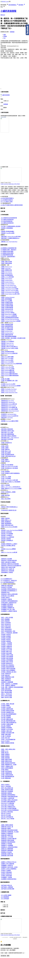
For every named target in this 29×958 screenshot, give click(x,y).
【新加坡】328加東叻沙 (6, 535)
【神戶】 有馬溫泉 (5, 485)
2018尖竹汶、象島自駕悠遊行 (8, 256)
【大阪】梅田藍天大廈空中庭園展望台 (10, 473)
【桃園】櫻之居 (4, 752)
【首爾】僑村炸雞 (5, 495)
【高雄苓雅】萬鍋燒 (6, 828)
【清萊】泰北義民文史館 (7, 327)
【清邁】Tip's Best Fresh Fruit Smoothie (10, 319)
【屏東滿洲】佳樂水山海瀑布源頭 (9, 594)
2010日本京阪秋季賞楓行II (7, 198)
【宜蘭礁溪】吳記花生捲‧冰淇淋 (9, 867)
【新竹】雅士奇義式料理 (7, 788)
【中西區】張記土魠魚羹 (7, 658)
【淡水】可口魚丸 (5, 741)
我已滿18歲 (3, 955)
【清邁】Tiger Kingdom (6, 271)
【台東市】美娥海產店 (6, 872)
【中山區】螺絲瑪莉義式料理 (8, 720)
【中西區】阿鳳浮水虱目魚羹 (8, 668)
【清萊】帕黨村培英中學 (7, 334)
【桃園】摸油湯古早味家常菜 (8, 762)
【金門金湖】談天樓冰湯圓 (7, 888)
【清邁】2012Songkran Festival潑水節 (10, 292)
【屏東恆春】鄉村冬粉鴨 (7, 855)
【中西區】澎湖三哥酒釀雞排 (8, 670)
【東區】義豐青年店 (6, 680)
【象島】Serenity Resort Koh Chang (9, 392)
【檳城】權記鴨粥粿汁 (6, 523)
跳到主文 (3, 15)
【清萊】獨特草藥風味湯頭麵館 (8, 336)
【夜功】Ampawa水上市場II (7, 368)
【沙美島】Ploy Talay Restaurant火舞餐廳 (10, 385)
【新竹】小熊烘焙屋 (6, 786)
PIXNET (6, 937)
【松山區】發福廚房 (6, 726)
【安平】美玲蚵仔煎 (6, 624)
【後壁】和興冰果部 (6, 688)
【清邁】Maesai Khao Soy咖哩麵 (8, 314)
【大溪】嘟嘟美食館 (6, 778)
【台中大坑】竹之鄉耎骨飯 (7, 803)
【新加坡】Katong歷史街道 (7, 537)
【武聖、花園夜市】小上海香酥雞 (9, 683)
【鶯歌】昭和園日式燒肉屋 (7, 743)
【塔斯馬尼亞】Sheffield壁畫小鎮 (9, 407)
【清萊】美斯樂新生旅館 (7, 324)
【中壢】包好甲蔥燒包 (6, 771)
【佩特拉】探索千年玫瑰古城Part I (9, 507)
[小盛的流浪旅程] (5, 132)
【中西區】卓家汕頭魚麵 (7, 656)
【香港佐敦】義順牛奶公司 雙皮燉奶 (10, 564)
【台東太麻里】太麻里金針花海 (8, 602)
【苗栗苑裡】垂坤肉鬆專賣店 (8, 794)
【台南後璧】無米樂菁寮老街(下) (9, 590)
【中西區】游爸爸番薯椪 (7, 660)
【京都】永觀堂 (4, 447)
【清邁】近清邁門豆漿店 (7, 302)
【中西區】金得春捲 (6, 636)
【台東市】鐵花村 (5, 597)
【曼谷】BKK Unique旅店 (7, 358)
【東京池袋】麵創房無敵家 (7, 434)
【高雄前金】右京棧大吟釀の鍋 (8, 838)
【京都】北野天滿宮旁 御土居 (8, 456)
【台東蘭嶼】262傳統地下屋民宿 (9, 611)
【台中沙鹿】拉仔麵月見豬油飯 (8, 808)
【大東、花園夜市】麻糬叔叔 (8, 685)
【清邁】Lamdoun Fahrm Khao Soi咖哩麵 (10, 321)
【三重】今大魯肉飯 (6, 736)
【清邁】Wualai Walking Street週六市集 (10, 294)
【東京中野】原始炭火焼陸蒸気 (8, 435)
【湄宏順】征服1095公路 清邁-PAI (9, 346)
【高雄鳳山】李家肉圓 (6, 843)
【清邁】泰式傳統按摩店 (7, 275)
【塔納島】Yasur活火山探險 (7, 233)
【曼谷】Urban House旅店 (7, 360)
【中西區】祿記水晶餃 (6, 653)
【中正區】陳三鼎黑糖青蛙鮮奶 (8, 714)
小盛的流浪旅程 (8, 11)
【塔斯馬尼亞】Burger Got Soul (8, 405)
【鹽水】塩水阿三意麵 (6, 697)
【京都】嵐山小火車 (6, 451)
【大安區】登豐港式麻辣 (7, 709)
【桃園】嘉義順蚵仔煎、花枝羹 (8, 764)
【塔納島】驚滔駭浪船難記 (7, 231)
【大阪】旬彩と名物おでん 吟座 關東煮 (10, 481)
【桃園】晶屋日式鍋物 (6, 759)
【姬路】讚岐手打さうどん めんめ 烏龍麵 (11, 488)
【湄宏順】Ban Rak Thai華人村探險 (9, 348)
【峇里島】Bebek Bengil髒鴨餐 (8, 549)
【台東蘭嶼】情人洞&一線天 (8, 609)
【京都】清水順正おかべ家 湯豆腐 (9, 468)
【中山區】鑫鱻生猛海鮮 (7, 719)
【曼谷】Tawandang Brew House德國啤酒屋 (11, 363)
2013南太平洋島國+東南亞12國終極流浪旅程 (12, 205)
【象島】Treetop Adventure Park (8, 390)
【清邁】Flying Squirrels (6, 273)
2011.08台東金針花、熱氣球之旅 (9, 580)
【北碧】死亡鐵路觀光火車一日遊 (9, 380)
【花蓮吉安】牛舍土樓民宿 (7, 595)
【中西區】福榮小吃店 (6, 651)
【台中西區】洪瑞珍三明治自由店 (9, 800)
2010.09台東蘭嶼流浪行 (6, 578)
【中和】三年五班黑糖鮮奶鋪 (8, 739)
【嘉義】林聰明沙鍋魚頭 (7, 825)
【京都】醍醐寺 (4, 459)
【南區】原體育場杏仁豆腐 (7, 677)
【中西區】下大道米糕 (6, 644)
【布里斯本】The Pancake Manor (8, 414)
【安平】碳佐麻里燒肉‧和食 (8, 631)
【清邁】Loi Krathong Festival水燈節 (9, 288)
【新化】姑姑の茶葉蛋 (6, 695)
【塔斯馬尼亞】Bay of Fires (7, 400)
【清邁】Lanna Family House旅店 (9, 287)
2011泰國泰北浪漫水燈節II (7, 253)
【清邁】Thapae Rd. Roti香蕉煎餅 (9, 316)
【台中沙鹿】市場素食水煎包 (8, 806)
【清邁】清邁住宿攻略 (6, 263)
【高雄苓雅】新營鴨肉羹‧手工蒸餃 (10, 831)
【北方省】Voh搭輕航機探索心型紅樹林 (10, 226)
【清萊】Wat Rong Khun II (7, 333)
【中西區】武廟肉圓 (6, 641)
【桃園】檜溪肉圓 (5, 757)
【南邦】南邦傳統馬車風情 (7, 351)
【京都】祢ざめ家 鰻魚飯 (7, 464)
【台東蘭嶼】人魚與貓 (6, 877)
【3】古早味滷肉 (5, 898)
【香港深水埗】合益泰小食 (7, 569)
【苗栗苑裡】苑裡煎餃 (6, 793)
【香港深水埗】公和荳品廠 (7, 570)
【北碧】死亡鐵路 (5, 378)
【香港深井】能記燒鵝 (6, 558)
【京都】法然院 (4, 446)
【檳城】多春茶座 (5, 518)
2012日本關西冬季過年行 (7, 200)
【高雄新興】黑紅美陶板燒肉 (8, 842)
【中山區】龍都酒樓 (6, 715)
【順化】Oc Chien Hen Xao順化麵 (9, 552)
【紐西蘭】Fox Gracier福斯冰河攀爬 (9, 421)
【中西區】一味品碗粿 (6, 643)
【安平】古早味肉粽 (6, 622)
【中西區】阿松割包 (6, 639)
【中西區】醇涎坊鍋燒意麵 (7, 666)
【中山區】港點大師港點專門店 (8, 722)
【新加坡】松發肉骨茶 (6, 532)
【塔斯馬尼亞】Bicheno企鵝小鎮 (9, 404)
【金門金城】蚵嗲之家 (6, 885)
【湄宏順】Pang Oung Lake (7, 344)
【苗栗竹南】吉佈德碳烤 (7, 791)
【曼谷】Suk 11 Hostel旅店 (7, 361)
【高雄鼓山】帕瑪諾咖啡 (7, 833)
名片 (4, 38)
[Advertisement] (14, 73)
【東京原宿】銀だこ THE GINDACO (10, 437)
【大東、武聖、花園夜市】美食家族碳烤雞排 (12, 687)
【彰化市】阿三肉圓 (6, 815)
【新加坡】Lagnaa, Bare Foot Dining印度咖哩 (11, 530)
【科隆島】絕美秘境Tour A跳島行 (9, 543)
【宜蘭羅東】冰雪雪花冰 (7, 865)
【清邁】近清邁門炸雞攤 (7, 305)
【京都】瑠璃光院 (5, 449)
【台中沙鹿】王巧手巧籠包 (7, 805)
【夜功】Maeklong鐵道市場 (7, 370)
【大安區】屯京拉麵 (6, 707)
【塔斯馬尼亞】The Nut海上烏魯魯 (9, 409)
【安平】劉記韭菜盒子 (6, 629)
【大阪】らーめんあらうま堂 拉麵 (9, 480)
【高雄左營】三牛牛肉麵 (7, 836)
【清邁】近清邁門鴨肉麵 (7, 307)
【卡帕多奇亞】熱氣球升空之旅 (8, 510)
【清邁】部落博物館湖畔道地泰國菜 (10, 317)
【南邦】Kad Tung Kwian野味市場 (9, 353)
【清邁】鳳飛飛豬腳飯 (6, 299)
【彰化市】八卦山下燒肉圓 (7, 818)
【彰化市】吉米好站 (6, 813)
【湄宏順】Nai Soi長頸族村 (7, 341)
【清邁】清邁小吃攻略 (6, 261)
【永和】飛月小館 (5, 737)
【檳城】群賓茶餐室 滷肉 (7, 525)
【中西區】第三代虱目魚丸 (7, 665)
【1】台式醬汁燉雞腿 (6, 895)
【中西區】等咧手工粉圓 (7, 654)
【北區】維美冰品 (5, 675)
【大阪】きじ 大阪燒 (6, 476)
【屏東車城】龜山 (5, 592)
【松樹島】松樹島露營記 (7, 228)
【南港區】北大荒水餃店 (7, 729)
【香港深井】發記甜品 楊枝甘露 (9, 560)
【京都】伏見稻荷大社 (6, 442)
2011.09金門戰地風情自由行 (7, 582)
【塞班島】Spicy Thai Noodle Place (9, 241)
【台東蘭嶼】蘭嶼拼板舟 (7, 606)
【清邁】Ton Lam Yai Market (7, 283)
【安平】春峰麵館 (5, 619)
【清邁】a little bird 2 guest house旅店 (9, 290)
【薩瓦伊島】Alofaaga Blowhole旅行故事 (11, 236)
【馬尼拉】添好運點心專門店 (8, 545)
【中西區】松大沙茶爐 (6, 649)
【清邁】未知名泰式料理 (7, 309)
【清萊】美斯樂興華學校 (7, 326)
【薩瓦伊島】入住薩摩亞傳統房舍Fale (10, 238)
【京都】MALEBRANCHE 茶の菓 (9, 466)
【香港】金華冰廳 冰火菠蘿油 (8, 562)
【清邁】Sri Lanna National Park (8, 285)
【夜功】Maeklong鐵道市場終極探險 (10, 375)
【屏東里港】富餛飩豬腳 (7, 850)
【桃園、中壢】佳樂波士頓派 (8, 749)
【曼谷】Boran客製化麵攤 (7, 356)
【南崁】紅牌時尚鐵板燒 (7, 768)
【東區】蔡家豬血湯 (6, 678)
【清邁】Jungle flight (6, 268)
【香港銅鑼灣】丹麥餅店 (7, 572)
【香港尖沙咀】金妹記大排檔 (8, 567)
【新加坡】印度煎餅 (6, 538)
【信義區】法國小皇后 (6, 731)
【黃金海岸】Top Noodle (7, 417)
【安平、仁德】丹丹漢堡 (7, 617)
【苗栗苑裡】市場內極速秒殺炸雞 (9, 796)
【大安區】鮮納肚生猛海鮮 (7, 710)
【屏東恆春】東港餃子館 (7, 853)
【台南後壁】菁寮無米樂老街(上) (9, 589)
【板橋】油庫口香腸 (6, 734)
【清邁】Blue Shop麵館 (6, 300)
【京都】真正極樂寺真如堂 (7, 454)
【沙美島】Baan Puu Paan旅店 (8, 384)
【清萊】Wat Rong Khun (6, 331)
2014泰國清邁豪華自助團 (7, 254)
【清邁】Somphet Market (6, 280)
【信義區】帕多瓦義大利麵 (7, 732)
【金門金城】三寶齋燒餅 (7, 887)
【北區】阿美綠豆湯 (6, 673)
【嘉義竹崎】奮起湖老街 (7, 585)
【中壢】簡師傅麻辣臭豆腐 (7, 776)
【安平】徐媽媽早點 (6, 627)
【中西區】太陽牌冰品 (6, 648)
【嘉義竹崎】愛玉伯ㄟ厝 (7, 826)
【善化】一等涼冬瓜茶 (6, 694)
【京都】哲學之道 (5, 461)
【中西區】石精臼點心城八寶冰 (8, 671)
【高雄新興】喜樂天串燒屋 (7, 840)
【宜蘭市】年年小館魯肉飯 (7, 863)
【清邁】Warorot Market (6, 278)
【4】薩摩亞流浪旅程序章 (7, 223)
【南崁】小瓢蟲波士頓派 (7, 766)
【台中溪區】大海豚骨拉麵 (7, 798)
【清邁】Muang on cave (6, 266)
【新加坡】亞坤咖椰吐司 (7, 540)
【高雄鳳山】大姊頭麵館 (7, 845)
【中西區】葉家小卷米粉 (7, 661)
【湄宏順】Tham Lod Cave (7, 343)
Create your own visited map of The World (10, 183)
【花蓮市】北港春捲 (6, 870)
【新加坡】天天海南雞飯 (7, 533)
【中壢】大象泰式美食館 (7, 774)
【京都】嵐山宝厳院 (6, 452)
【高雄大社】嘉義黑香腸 (7, 848)
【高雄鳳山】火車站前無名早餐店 (9, 847)
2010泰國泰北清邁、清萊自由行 (8, 249)
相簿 (4, 34)
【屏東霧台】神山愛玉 (6, 852)
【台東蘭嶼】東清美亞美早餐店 (8, 879)
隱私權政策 (25, 937)
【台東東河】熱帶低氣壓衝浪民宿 (9, 601)
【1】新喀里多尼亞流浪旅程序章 (9, 217)
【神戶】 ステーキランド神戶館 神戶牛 (10, 486)
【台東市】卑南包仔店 (6, 874)
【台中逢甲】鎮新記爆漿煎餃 (8, 801)
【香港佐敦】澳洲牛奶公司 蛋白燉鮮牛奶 (11, 565)
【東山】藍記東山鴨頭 (6, 692)
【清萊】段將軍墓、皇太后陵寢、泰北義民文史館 (13, 338)
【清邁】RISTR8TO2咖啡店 (7, 312)
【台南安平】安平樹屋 (6, 587)
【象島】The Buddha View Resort (8, 389)
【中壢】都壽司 (4, 769)
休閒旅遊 (12, 31)
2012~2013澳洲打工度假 (6, 201)
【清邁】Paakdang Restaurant (7, 297)
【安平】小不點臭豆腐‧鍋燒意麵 (9, 632)
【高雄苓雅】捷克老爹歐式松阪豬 (9, 830)
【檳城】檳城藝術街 (6, 521)
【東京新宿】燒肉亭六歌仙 (7, 430)
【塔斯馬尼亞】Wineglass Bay (8, 402)
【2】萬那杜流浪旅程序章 (7, 219)
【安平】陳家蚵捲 (5, 621)
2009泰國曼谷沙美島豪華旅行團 (8, 248)
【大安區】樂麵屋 (5, 705)
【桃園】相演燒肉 (5, 756)
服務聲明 (15, 938)
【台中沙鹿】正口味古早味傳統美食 (10, 810)
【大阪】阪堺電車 (5, 471)
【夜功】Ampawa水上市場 (7, 367)
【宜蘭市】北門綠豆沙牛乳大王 (8, 862)
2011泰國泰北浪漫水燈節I (7, 251)
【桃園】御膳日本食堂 (6, 761)
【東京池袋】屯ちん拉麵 (7, 432)
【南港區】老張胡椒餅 (6, 727)
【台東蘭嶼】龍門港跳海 (7, 604)
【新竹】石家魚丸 (5, 784)
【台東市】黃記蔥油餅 (6, 875)
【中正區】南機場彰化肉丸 (7, 712)
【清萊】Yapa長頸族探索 (7, 329)
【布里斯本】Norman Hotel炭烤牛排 (9, 416)
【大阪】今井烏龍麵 (6, 478)
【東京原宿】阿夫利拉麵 (7, 439)
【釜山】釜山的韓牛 (6, 498)
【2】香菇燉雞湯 (5, 897)
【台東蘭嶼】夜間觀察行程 (7, 607)
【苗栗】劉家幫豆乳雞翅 (7, 789)
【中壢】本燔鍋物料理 (6, 773)
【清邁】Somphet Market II (7, 282)
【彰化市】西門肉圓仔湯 (7, 817)
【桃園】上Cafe (4, 751)
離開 (8, 955)
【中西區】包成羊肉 (6, 634)
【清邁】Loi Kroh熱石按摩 (7, 277)
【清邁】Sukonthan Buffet (7, 310)
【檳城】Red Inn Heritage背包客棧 (9, 526)
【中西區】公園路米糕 (6, 646)
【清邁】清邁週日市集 (6, 270)
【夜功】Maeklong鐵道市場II (8, 372)
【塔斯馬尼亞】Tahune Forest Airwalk (10, 410)
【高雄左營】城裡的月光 (7, 835)
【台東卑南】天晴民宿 (6, 599)
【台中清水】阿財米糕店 (7, 811)
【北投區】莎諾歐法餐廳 (7, 724)
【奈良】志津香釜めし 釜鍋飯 (8, 492)
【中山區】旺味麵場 (6, 717)
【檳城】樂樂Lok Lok (6, 520)
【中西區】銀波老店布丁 (7, 663)
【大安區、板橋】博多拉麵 (7, 703)
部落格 (5, 36)
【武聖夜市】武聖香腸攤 (7, 682)
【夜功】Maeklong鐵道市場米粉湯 (9, 373)
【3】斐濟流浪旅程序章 (6, 221)
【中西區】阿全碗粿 (6, 638)
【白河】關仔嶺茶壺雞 (6, 690)
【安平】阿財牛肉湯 (6, 626)
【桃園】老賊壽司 (5, 754)
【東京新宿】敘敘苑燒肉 (7, 429)
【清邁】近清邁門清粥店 (7, 304)
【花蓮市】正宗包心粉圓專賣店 (8, 868)
